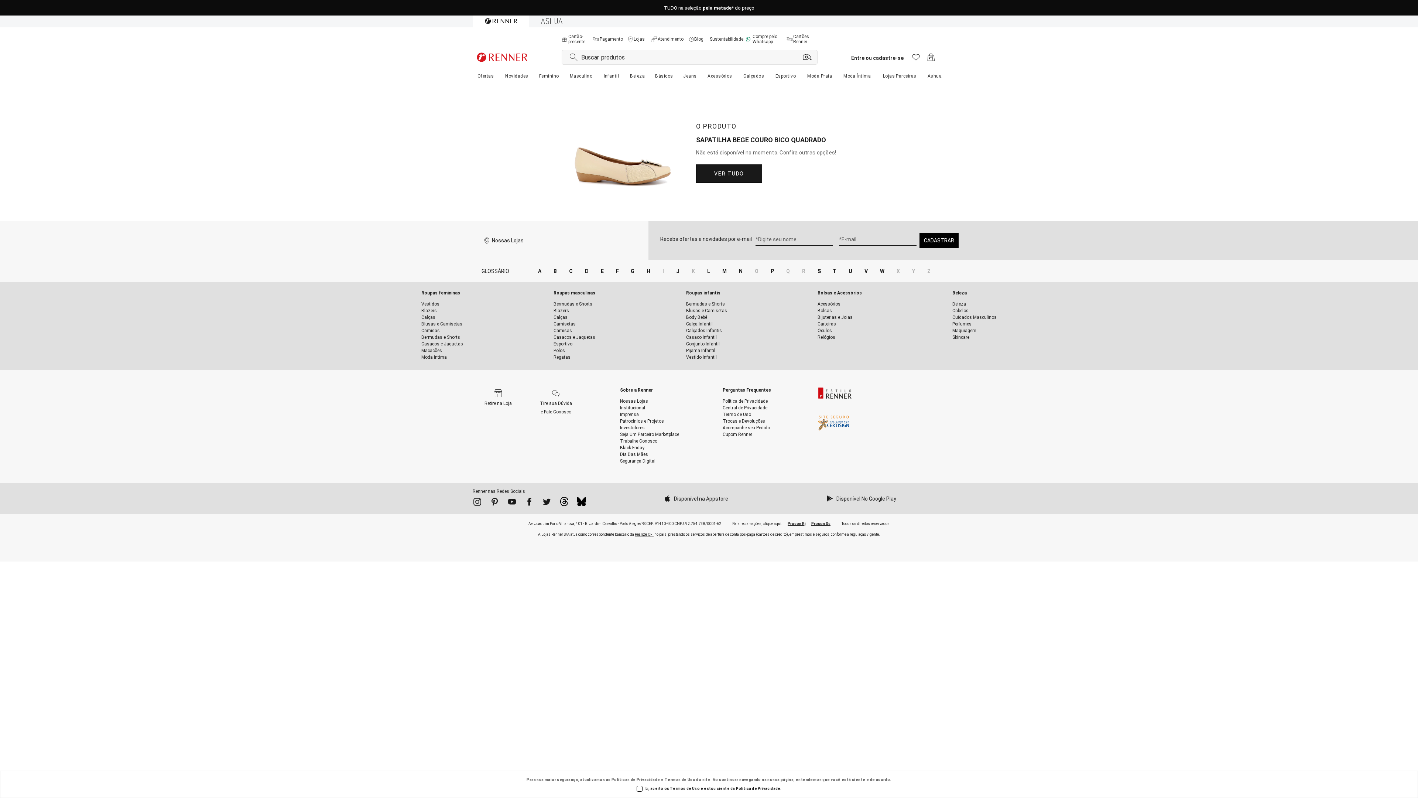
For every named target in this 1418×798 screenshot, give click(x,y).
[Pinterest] (494, 503)
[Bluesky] (581, 503)
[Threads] (564, 503)
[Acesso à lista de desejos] (916, 59)
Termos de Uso (680, 780)
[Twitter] (546, 503)
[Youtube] (512, 503)
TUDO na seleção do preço (709, 8)
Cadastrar (939, 240)
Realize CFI (644, 534)
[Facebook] (529, 503)
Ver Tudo (729, 174)
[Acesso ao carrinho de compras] (931, 59)
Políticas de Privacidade (636, 780)
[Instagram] (477, 503)
